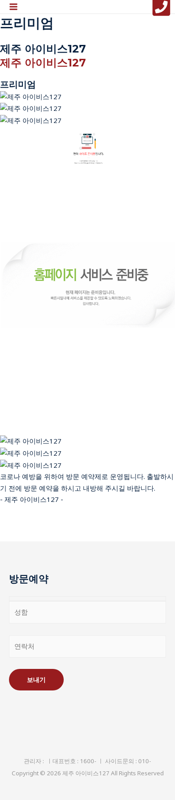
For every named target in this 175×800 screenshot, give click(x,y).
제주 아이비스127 (43, 62)
